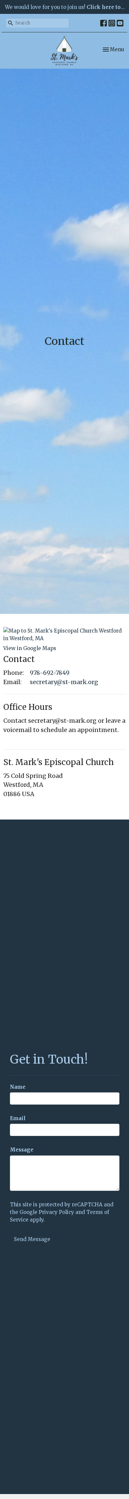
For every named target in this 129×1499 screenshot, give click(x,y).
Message (21, 1150)
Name (17, 1087)
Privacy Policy (56, 1212)
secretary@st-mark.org (64, 682)
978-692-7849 (49, 672)
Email (17, 1118)
